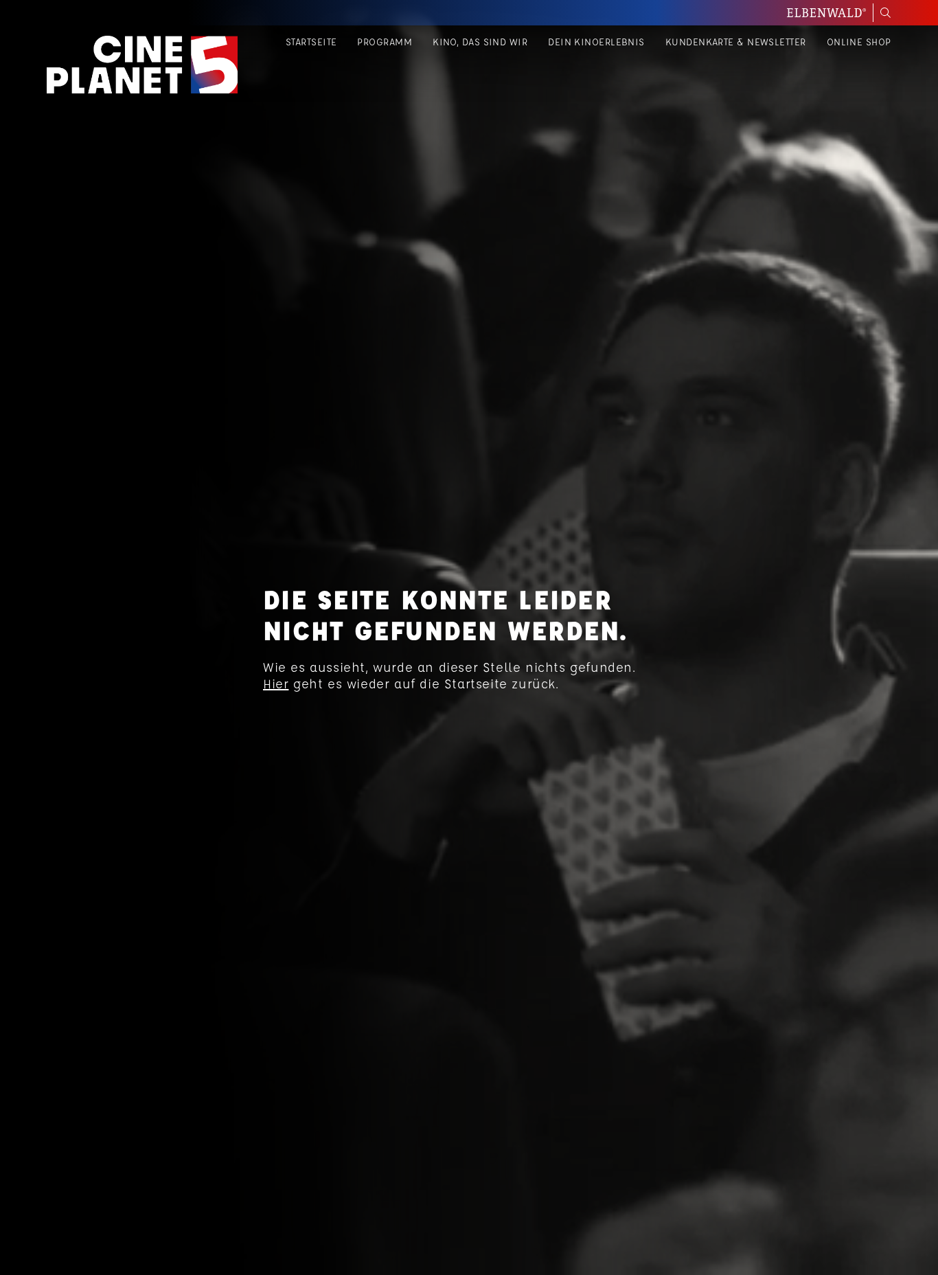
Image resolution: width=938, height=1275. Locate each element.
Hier (275, 683)
